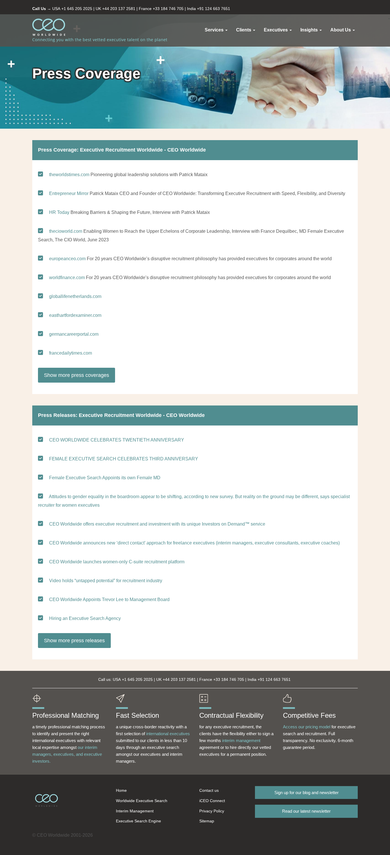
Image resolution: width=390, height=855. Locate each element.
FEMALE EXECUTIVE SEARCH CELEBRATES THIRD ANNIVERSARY (123, 458)
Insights (309, 29)
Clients (244, 29)
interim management (241, 740)
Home (121, 790)
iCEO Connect (212, 800)
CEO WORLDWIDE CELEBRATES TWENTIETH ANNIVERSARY (116, 440)
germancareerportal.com (73, 334)
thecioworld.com (65, 231)
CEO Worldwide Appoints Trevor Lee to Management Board (109, 599)
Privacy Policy (211, 811)
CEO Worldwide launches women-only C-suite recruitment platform (116, 561)
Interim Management (135, 811)
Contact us (209, 790)
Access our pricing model (306, 726)
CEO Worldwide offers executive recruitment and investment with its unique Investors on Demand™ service (157, 524)
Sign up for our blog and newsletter (306, 792)
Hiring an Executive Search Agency (85, 618)
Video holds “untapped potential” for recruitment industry (105, 580)
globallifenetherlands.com (75, 296)
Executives (276, 29)
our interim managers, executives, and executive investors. (67, 754)
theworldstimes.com (69, 174)
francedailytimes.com (70, 353)
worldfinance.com (67, 277)
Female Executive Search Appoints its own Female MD (104, 477)
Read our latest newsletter (306, 811)
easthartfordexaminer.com (75, 315)
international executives (168, 733)
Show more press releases (74, 640)
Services (215, 29)
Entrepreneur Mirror (69, 193)
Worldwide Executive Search (141, 800)
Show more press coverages (76, 375)
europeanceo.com (67, 258)
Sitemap (206, 821)
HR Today (59, 212)
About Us (341, 29)
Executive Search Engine (138, 821)
